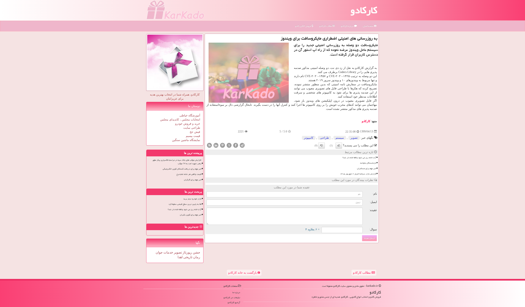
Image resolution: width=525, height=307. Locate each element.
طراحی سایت (191, 127)
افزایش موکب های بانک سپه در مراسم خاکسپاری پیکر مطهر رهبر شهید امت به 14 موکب (176, 162)
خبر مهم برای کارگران (192, 180)
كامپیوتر (308, 137)
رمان (196, 257)
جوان (159, 252)
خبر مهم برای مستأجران (366, 168)
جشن (196, 252)
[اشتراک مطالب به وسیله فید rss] (209, 145)
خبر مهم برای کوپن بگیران (190, 215)
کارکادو (363, 10)
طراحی (324, 137)
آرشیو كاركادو (234, 302)
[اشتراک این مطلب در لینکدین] (216, 145)
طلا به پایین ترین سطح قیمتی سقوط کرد (185, 204)
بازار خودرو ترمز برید (192, 199)
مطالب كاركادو (325, 26)
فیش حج (195, 131)
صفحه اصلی (368, 26)
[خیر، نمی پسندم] (321, 145)
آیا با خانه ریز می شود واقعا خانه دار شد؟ (359, 158)
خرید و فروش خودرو (187, 123)
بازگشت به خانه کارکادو (243, 272)
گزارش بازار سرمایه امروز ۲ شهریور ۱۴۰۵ (358, 174)
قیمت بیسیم (193, 136)
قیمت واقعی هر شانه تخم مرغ (189, 174)
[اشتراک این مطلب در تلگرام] (242, 145)
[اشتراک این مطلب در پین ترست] (222, 145)
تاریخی (187, 257)
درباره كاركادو (347, 26)
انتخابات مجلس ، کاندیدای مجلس (180, 119)
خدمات (168, 252)
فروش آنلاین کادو (303, 26)
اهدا (180, 257)
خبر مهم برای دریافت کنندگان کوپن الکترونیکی (182, 169)
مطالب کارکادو (362, 272)
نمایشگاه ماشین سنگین (186, 140)
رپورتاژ (187, 252)
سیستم (340, 137)
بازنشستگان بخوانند (368, 163)
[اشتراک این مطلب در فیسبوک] (236, 145)
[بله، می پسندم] (339, 145)
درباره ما (236, 292)
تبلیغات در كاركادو (232, 297)
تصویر (354, 137)
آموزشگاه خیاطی (189, 115)
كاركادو (366, 121)
